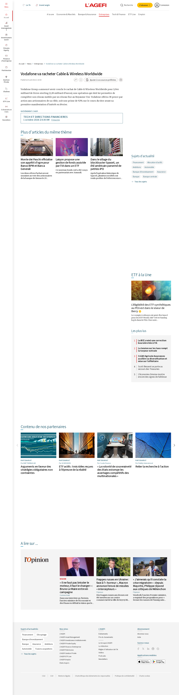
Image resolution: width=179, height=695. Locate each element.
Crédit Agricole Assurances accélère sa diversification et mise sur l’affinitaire (152, 359)
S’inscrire (55, 119)
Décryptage (42, 634)
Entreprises (38, 64)
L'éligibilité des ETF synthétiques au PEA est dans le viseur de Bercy (151, 308)
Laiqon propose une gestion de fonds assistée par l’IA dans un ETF (71, 162)
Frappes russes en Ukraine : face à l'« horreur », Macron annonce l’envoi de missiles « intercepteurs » (112, 584)
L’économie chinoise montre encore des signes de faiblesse (152, 375)
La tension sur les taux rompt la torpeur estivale (153, 349)
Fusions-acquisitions (43, 649)
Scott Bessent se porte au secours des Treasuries (150, 367)
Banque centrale (150, 176)
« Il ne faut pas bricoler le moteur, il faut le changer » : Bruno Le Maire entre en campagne (76, 587)
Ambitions (137, 167)
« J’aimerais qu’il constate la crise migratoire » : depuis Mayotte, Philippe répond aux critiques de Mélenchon (149, 584)
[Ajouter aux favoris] (81, 80)
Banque (136, 176)
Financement (138, 162)
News (29, 64)
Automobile (149, 167)
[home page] (95, 5)
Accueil (21, 64)
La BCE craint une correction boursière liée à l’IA (152, 341)
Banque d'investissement (143, 172)
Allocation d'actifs (154, 162)
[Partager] (76, 80)
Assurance (161, 172)
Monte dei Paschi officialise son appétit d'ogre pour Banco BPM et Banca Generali (36, 164)
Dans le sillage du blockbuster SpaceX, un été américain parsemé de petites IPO (105, 164)
